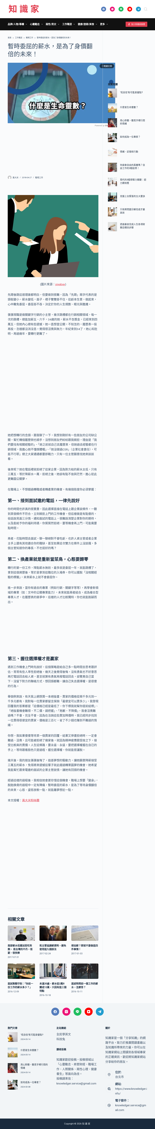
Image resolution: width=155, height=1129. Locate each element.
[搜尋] (145, 9)
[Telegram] (138, 9)
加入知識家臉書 (138, 24)
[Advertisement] (53, 149)
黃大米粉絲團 (30, 800)
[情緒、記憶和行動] (112, 152)
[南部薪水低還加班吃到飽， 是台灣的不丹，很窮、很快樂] (21, 933)
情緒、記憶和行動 (129, 151)
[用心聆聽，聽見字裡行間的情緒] (112, 122)
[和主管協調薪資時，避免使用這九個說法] (53, 933)
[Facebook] (103, 9)
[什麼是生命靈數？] (112, 107)
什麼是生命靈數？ (129, 107)
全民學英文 (63, 1034)
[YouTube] (129, 9)
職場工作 (39, 177)
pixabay (60, 284)
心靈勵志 (35, 24)
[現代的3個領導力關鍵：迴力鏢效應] (112, 182)
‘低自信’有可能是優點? (131, 92)
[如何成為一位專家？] (112, 137)
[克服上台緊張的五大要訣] (112, 197)
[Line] (121, 9)
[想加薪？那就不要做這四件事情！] (85, 933)
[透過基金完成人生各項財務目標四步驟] (112, 226)
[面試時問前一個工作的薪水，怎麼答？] (85, 971)
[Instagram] (112, 9)
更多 (102, 24)
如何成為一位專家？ (130, 137)
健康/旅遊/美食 (86, 24)
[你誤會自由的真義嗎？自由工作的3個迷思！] (112, 167)
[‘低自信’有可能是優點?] (112, 93)
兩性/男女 (51, 24)
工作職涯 (67, 24)
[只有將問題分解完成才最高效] (112, 211)
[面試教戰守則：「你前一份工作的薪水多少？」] (21, 971)
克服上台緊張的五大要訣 (132, 196)
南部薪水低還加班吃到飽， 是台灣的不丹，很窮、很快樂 (20, 949)
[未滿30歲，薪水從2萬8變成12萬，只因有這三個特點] (53, 971)
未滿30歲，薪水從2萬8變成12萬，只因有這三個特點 (53, 987)
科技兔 (60, 1039)
